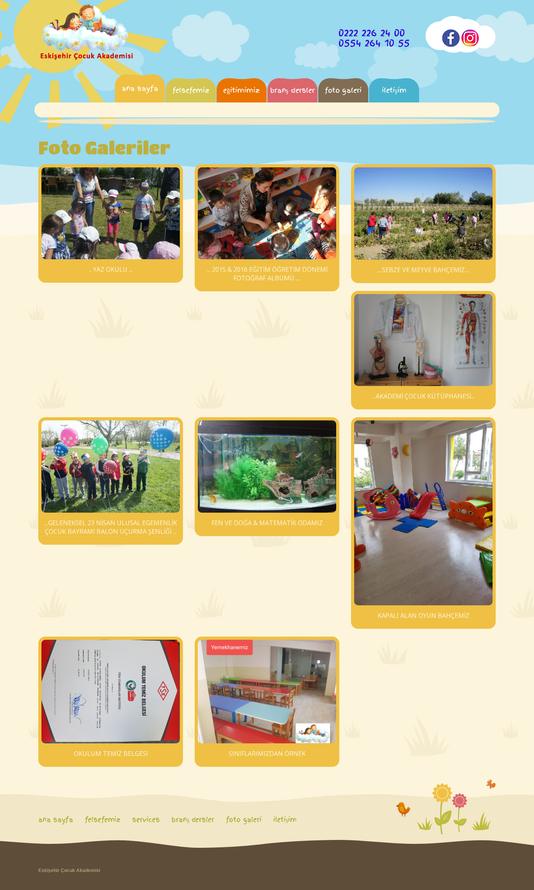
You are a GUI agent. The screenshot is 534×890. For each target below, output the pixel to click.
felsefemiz (191, 90)
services (146, 819)
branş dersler (292, 90)
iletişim (394, 90)
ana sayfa (140, 88)
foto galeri (343, 90)
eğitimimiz (241, 90)
